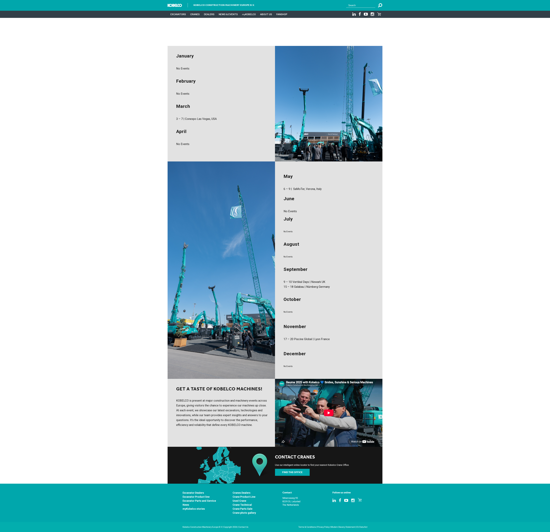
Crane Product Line (244, 496)
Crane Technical (242, 504)
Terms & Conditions (307, 527)
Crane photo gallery (244, 512)
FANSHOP (281, 14)
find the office (292, 472)
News (186, 504)
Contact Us (243, 527)
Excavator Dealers (193, 492)
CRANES (195, 14)
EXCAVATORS (178, 14)
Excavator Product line (196, 496)
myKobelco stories (194, 508)
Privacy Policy (323, 527)
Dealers (209, 14)
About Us (266, 14)
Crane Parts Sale (242, 508)
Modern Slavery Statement (343, 527)
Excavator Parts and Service (199, 500)
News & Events (228, 14)
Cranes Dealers (241, 492)
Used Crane (239, 500)
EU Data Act (362, 527)
